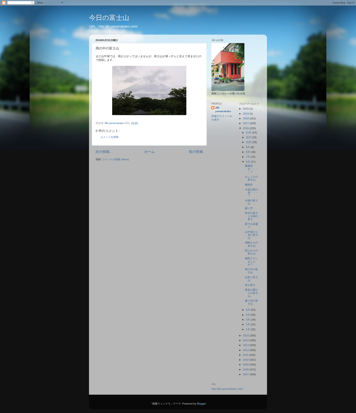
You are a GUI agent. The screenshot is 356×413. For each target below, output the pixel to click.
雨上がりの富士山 (251, 252)
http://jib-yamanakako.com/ (227, 388)
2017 (246, 123)
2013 (246, 345)
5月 (248, 309)
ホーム (149, 152)
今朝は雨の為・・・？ (251, 192)
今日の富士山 (109, 17)
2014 (246, 340)
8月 (248, 152)
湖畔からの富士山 (251, 244)
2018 (246, 118)
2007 (246, 374)
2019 (246, 113)
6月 (248, 161)
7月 (248, 156)
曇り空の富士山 (251, 302)
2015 (246, 335)
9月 (248, 147)
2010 (246, 359)
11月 (249, 137)
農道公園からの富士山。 (251, 292)
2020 (246, 108)
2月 (248, 324)
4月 (248, 314)
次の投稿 (102, 152)
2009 (246, 364)
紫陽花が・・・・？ (251, 168)
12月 (249, 132)
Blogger (201, 403)
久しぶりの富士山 (251, 178)
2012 (246, 350)
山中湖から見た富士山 (251, 235)
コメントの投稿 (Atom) (115, 159)
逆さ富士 (250, 285)
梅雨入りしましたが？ (251, 261)
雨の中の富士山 (251, 271)
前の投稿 (196, 152)
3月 (248, 319)
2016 (246, 128)
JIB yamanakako (223, 109)
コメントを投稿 (109, 137)
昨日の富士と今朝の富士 (251, 216)
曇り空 (249, 208)
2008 (246, 369)
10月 (249, 142)
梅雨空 (249, 184)
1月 (248, 329)
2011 (246, 355)
